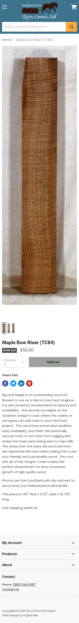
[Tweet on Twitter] (13, 383)
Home (7, 40)
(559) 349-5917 (24, 585)
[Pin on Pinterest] (29, 383)
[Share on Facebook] (5, 383)
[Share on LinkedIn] (21, 383)
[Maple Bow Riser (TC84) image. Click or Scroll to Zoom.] (39, 182)
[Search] (71, 27)
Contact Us (10, 589)
